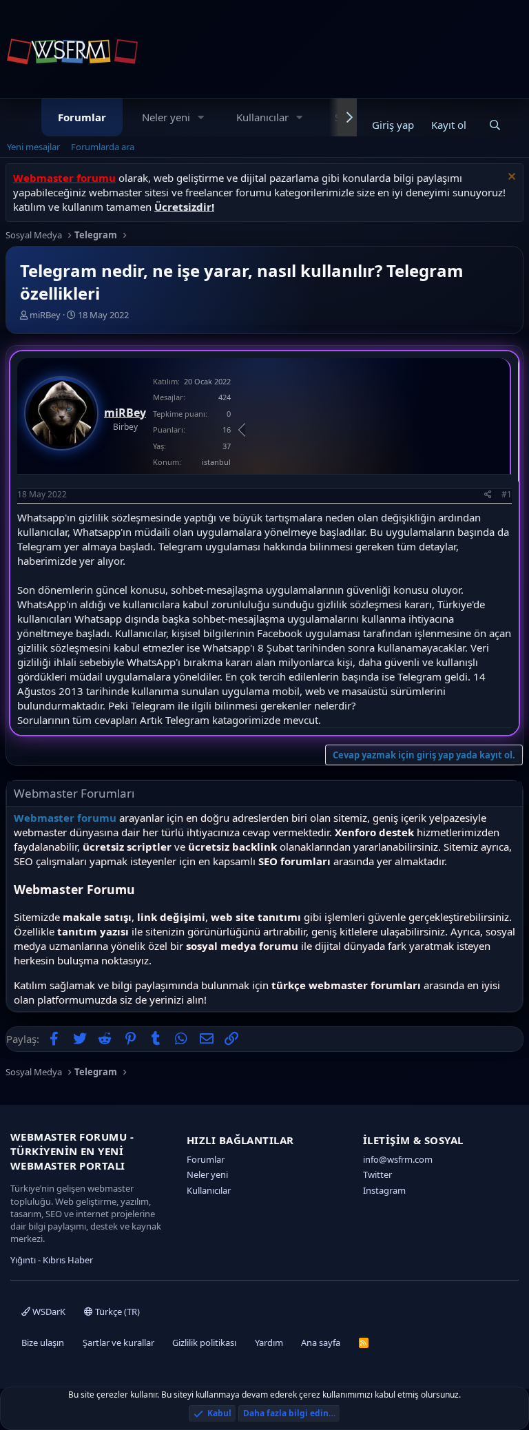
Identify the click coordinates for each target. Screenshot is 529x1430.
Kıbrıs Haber (68, 1260)
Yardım (269, 1342)
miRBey (45, 315)
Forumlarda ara (102, 147)
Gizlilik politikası (204, 1342)
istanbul (216, 462)
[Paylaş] (488, 495)
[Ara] (495, 125)
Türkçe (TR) (116, 1311)
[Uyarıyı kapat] (510, 178)
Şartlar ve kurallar (118, 1342)
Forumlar (82, 117)
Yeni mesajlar (33, 147)
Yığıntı (23, 1260)
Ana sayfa (320, 1342)
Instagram (384, 1190)
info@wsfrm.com (398, 1159)
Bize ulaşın (42, 1342)
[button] (201, 117)
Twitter (377, 1174)
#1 (506, 494)
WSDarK (47, 1311)
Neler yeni (166, 117)
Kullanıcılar (262, 117)
